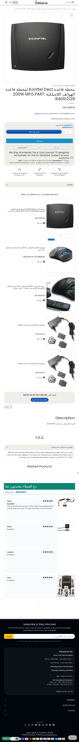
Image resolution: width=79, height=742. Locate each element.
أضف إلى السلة (34, 132)
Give (15, 2)
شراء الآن (39, 141)
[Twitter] (50, 724)
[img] (21, 492)
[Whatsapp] (32, 724)
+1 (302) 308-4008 (66, 659)
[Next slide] (10, 472)
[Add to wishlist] (78, 472)
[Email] (29, 724)
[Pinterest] (39, 724)
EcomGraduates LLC (50, 735)
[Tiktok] (43, 724)
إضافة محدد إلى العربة (39, 400)
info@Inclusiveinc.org (63, 691)
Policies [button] (71, 710)
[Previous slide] (69, 472)
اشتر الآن (56, 147)
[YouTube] (36, 724)
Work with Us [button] (69, 705)
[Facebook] (53, 724)
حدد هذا (39, 223)
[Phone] (25, 724)
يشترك (9, 636)
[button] (70, 2)
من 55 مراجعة (10, 492)
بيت (74, 9)
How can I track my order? (62, 447)
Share (7, 407)
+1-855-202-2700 (66, 663)
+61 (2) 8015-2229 (66, 684)
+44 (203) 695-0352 (65, 682)
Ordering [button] (71, 700)
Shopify (32, 735)
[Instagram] (46, 724)
